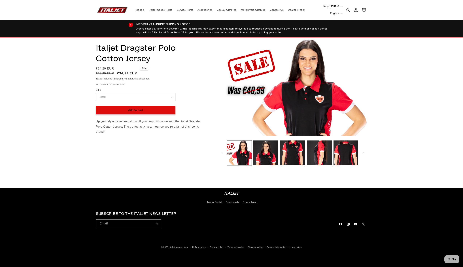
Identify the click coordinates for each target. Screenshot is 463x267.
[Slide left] (222, 153)
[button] (348, 10)
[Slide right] (363, 153)
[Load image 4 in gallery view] (319, 152)
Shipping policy (255, 247)
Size (98, 90)
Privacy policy (217, 247)
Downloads (232, 202)
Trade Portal (214, 202)
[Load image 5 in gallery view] (346, 152)
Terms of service (236, 247)
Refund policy (199, 247)
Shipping (119, 78)
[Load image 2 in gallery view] (265, 152)
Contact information (276, 247)
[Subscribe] (157, 223)
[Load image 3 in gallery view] (292, 152)
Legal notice (296, 247)
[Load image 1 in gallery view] (239, 152)
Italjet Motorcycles (179, 247)
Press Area (249, 202)
